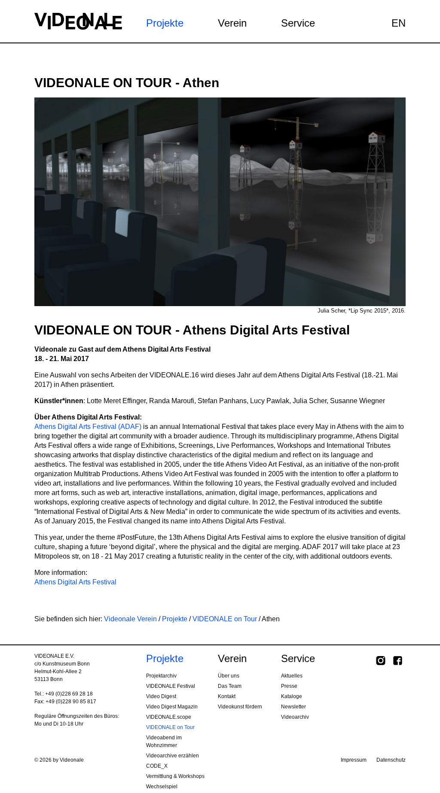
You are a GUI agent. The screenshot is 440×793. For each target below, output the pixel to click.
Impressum (354, 760)
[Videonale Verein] (78, 20)
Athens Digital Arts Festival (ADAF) (87, 426)
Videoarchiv (295, 717)
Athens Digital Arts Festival (75, 582)
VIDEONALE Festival (170, 686)
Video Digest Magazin (172, 707)
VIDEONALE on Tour (224, 619)
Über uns (228, 676)
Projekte (174, 619)
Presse (289, 686)
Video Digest (161, 696)
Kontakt (226, 696)
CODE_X (157, 766)
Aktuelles (291, 676)
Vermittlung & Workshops (175, 776)
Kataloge (291, 696)
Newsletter (293, 707)
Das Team (229, 686)
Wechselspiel (161, 787)
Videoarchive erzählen (172, 756)
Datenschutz (391, 760)
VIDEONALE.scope (168, 717)
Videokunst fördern (240, 707)
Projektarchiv (161, 676)
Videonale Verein (130, 619)
